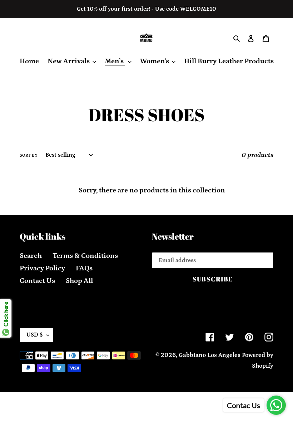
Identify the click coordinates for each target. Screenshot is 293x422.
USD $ (34, 335)
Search (31, 256)
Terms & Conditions (85, 256)
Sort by (29, 155)
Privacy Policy (42, 268)
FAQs (84, 268)
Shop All (79, 281)
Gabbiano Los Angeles (209, 355)
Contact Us (37, 281)
